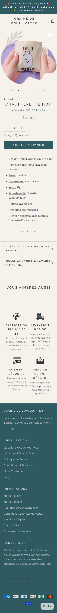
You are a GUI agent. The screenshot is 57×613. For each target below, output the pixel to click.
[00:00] (28, 56)
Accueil (8, 99)
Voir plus (27, 232)
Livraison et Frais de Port (19, 453)
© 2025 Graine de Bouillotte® (28, 578)
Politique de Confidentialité (21, 507)
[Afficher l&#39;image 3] (25, 90)
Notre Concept (13, 501)
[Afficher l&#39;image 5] (32, 90)
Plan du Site (11, 525)
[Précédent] (12, 90)
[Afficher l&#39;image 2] (22, 90)
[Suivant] (44, 90)
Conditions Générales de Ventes (24, 513)
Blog (7, 477)
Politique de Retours (16, 459)
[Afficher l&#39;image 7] (38, 90)
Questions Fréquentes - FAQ (21, 447)
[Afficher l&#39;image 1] (18, 90)
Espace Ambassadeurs (18, 531)
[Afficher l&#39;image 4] (28, 90)
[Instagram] (13, 429)
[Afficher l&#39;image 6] (35, 90)
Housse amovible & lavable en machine (27, 263)
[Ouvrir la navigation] (4, 21)
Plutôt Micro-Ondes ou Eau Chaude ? (28, 248)
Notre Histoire (12, 495)
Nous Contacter (13, 471)
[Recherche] (47, 21)
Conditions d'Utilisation (18, 465)
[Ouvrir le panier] (52, 21)
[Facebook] (5, 429)
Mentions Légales (15, 519)
